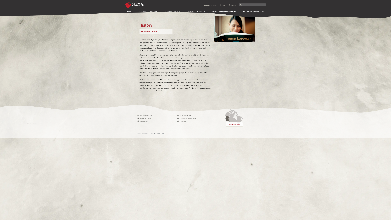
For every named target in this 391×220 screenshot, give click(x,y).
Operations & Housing (196, 11)
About (129, 11)
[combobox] (252, 4)
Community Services (173, 11)
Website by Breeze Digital (157, 133)
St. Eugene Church (149, 31)
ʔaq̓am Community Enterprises (224, 11)
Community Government (148, 11)
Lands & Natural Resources (253, 11)
